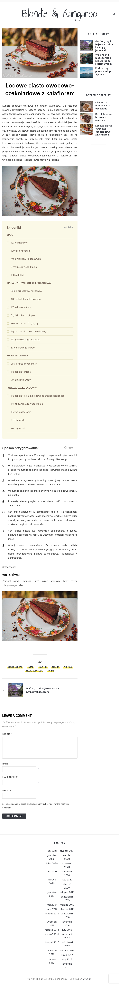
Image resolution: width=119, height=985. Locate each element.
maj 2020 (52, 871)
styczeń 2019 (67, 909)
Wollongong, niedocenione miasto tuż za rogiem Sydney (103, 59)
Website (6, 790)
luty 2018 (67, 929)
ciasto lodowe (15, 667)
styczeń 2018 (52, 934)
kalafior (42, 667)
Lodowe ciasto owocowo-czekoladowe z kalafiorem (103, 130)
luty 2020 (67, 879)
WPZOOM (87, 979)
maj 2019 (52, 904)
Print (70, 227)
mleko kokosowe (34, 671)
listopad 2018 (52, 913)
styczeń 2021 (67, 850)
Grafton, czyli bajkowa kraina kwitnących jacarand (42, 690)
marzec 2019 (67, 904)
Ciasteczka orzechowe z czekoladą (102, 105)
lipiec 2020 (52, 863)
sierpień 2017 (67, 950)
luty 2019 (52, 909)
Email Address (10, 777)
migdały (68, 667)
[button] (8, 13)
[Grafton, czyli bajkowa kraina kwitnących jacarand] (15, 690)
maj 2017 (67, 959)
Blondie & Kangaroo (59, 13)
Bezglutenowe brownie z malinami (103, 117)
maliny (55, 667)
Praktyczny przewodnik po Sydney (103, 71)
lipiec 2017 (67, 954)
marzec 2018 (52, 929)
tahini (51, 671)
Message (7, 734)
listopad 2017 (52, 942)
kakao (30, 667)
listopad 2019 (67, 892)
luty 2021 (52, 850)
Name (5, 763)
